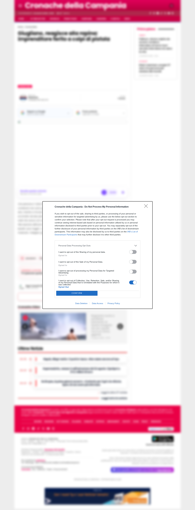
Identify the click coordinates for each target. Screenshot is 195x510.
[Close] (147, 207)
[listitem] (97, 245)
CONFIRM (77, 293)
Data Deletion (81, 303)
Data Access (97, 303)
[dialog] (97, 255)
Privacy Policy (113, 303)
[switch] (133, 252)
